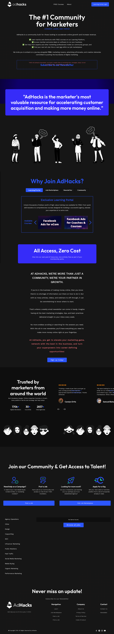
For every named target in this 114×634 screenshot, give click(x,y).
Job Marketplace (56, 612)
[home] (18, 4)
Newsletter (103, 612)
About (69, 4)
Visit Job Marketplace (85, 503)
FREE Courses (58, 4)
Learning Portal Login (100, 4)
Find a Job (56, 620)
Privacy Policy (80, 612)
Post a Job (29, 503)
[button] (35, 222)
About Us (81, 609)
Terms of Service (80, 616)
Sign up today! (57, 360)
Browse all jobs (73, 525)
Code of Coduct (81, 620)
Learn (56, 609)
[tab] (34, 190)
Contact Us (103, 609)
